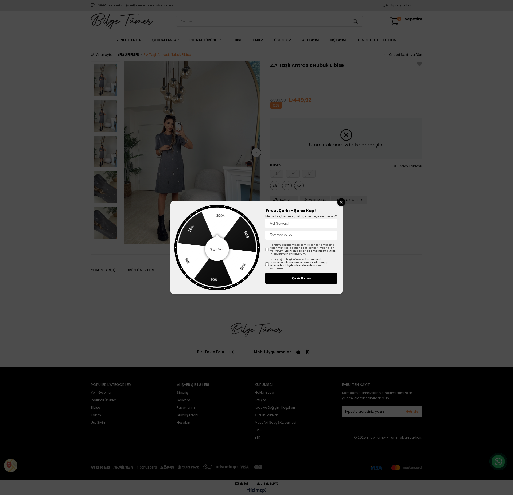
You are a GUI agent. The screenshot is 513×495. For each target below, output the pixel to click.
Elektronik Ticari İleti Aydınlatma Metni (310, 250)
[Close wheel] (341, 202)
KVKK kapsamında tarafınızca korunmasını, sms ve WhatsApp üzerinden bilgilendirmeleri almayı (299, 262)
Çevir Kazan (301, 278)
